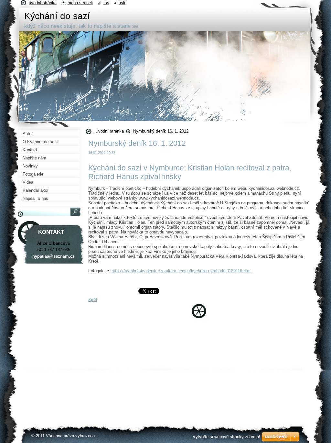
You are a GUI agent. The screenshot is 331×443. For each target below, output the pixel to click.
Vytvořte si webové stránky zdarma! (226, 436)
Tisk (122, 2)
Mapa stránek (80, 2)
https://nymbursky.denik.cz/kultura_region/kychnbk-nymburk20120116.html (181, 270)
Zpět (92, 299)
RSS (106, 2)
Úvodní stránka (109, 131)
